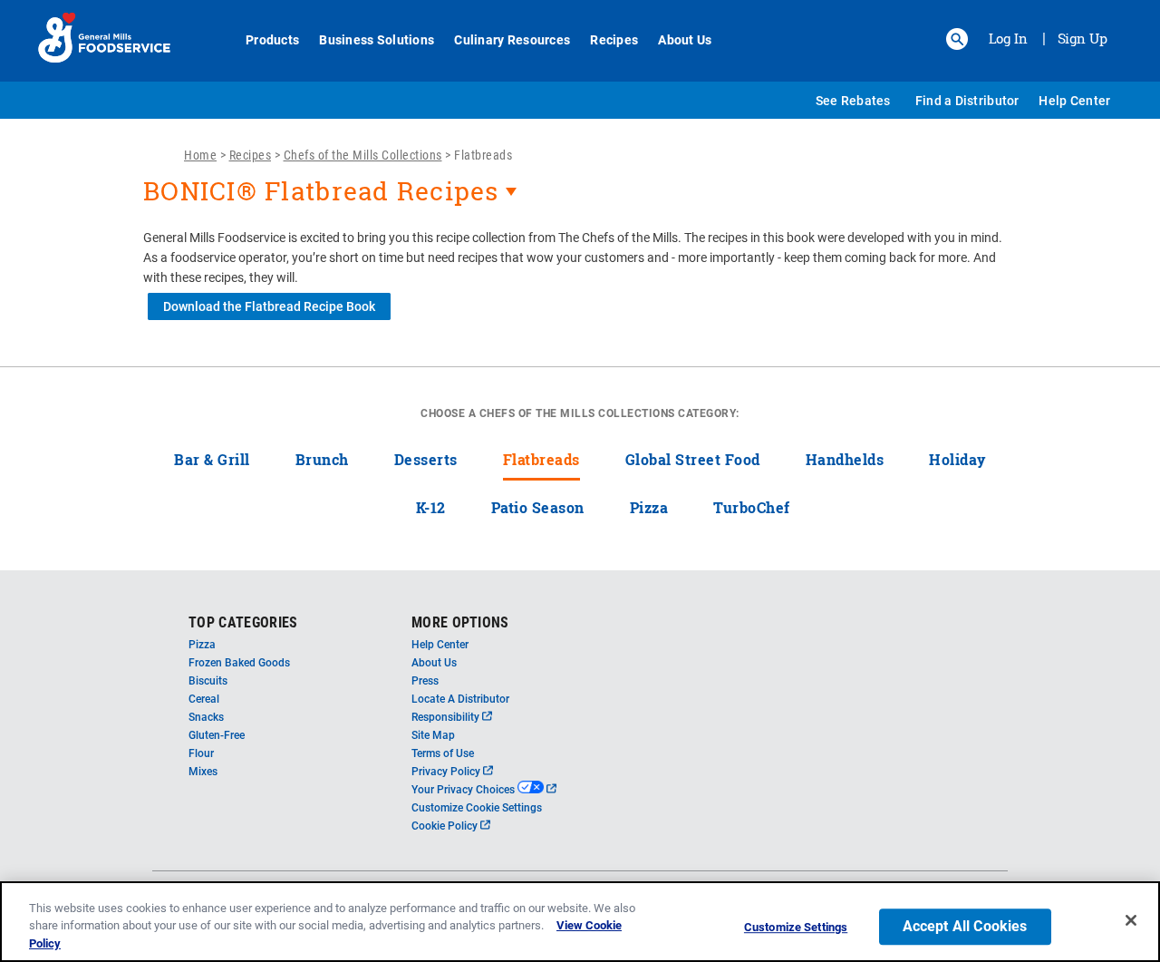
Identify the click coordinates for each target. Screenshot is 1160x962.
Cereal (203, 699)
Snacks (206, 717)
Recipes (614, 40)
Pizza (649, 507)
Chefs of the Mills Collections (363, 155)
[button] (957, 39)
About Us (684, 40)
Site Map (433, 735)
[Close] (1131, 920)
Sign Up (1082, 38)
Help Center (1074, 100)
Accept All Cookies (965, 926)
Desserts (426, 459)
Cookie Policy (450, 826)
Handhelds (845, 459)
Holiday (957, 459)
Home (200, 155)
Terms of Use (442, 753)
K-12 (431, 507)
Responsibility (451, 717)
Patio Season (538, 507)
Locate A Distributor (460, 699)
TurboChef (751, 507)
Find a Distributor (967, 100)
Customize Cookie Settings (476, 808)
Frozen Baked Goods (239, 662)
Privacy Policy (452, 771)
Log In (1008, 38)
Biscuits (207, 681)
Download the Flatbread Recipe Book (269, 306)
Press (425, 681)
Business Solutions (376, 40)
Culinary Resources (512, 40)
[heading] (580, 200)
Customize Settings (795, 927)
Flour (201, 753)
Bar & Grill (212, 459)
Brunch (322, 459)
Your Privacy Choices (483, 789)
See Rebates (853, 100)
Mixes (203, 771)
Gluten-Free (216, 735)
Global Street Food (692, 459)
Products (272, 40)
